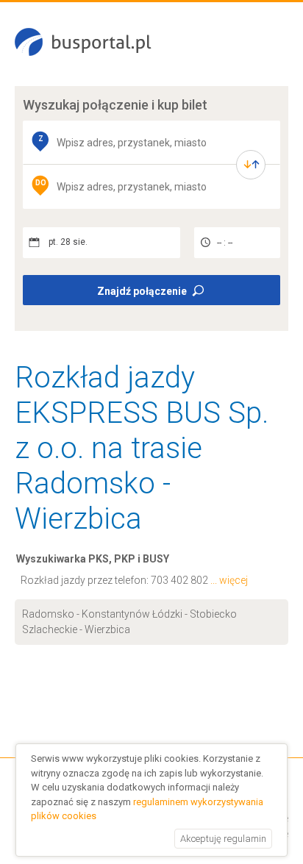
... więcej (229, 580)
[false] (250, 164)
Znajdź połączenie (142, 291)
